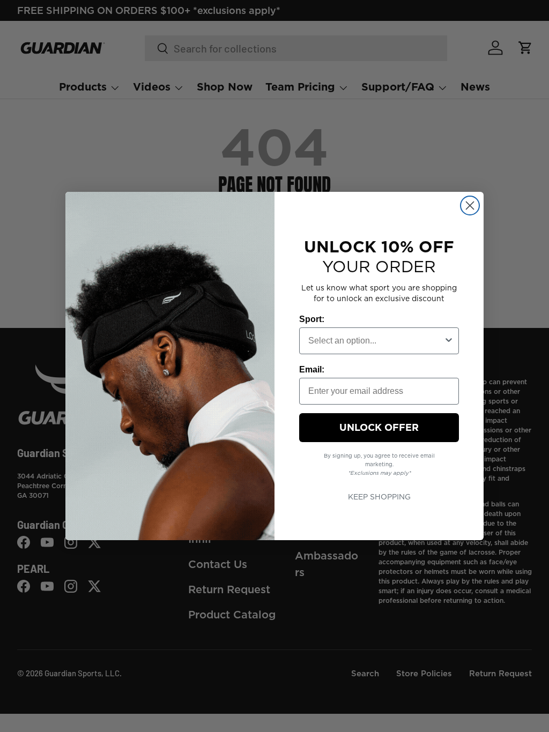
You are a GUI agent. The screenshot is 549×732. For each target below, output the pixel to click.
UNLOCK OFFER (379, 427)
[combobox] (375, 341)
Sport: (311, 319)
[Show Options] (448, 341)
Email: (311, 369)
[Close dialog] (470, 205)
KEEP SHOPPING (379, 496)
